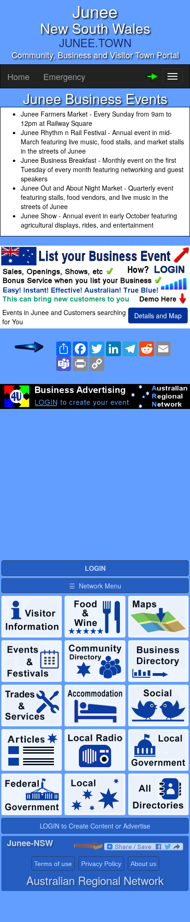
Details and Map (158, 315)
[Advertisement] (95, 483)
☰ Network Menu (95, 585)
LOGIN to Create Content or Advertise (95, 825)
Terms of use (53, 863)
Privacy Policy (101, 863)
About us (143, 863)
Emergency (64, 76)
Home (18, 76)
